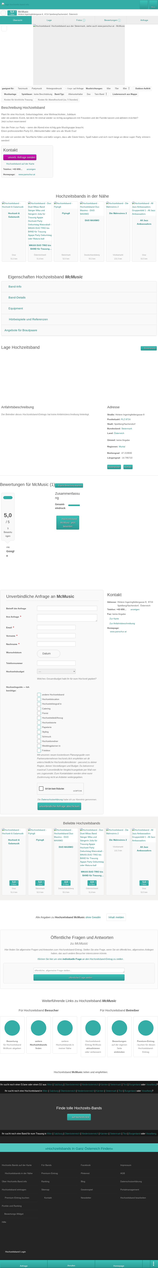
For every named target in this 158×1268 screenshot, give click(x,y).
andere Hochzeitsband (53, 694)
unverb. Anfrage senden (21, 157)
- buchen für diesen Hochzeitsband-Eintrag (145, 1046)
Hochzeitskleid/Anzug (52, 718)
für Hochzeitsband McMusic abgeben (12, 1044)
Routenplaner (150, 348)
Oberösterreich (72, 1084)
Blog (83, 1181)
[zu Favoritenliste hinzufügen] (4, 28)
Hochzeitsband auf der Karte (20, 164)
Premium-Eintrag (152, 199)
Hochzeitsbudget (15, 671)
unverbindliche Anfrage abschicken (59, 806)
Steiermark (126, 428)
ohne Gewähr (93, 917)
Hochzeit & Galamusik (14, 215)
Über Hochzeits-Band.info (14, 1181)
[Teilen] (146, 1264)
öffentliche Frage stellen (80, 977)
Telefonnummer (14, 663)
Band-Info (14, 286)
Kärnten (104, 1084)
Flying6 (66, 213)
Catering (46, 708)
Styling (45, 732)
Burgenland (134, 1084)
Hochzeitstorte (49, 722)
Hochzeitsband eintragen (14, 1189)
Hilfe (4, 1222)
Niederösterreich (90, 1084)
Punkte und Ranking (12, 1206)
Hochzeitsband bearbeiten (133, 1197)
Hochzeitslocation (50, 699)
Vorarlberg (151, 1084)
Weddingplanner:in (51, 746)
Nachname (12, 644)
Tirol (125, 1084)
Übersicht (17, 20)
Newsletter (86, 1197)
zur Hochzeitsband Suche (3, 13)
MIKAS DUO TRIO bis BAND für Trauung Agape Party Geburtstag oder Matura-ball (40, 247)
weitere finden (38, 1044)
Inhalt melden (116, 917)
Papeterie (47, 727)
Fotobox (46, 750)
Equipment (15, 308)
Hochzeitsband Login (15, 1251)
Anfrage (144, 20)
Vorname (11, 636)
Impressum (125, 1165)
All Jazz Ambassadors (144, 222)
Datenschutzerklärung (52, 799)
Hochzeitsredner (50, 741)
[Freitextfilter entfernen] (144, 4)
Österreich (119, 433)
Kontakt (128, 467)
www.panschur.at (27, 174)
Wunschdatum (13, 652)
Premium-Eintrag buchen (17, 1197)
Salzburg (58, 1084)
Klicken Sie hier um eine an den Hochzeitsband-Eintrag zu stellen (80, 959)
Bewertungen (112, 20)
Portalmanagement (129, 1189)
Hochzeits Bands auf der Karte (17, 1165)
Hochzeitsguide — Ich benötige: (17, 689)
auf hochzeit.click (80, 1117)
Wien (49, 1084)
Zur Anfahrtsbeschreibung (122, 623)
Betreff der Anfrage (16, 608)
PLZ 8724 (126, 419)
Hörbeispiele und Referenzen (28, 319)
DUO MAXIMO (92, 220)
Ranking (45, 1181)
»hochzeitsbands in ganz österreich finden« (79, 1149)
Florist (45, 713)
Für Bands (46, 1165)
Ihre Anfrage (13, 617)
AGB (122, 1173)
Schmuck (46, 736)
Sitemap (45, 1189)
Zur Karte (114, 618)
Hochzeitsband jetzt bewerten (68, 523)
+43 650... (17, 169)
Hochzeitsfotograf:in (52, 704)
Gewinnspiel (87, 1189)
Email (9, 627)
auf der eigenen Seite (119, 1046)
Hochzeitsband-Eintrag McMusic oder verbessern (93, 1046)
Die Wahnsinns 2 (118, 213)
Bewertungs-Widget (13, 1214)
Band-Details (17, 297)
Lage (49, 20)
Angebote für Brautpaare (20, 330)
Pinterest (85, 1173)
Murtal (122, 446)
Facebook (86, 1165)
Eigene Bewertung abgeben (70, 485)
